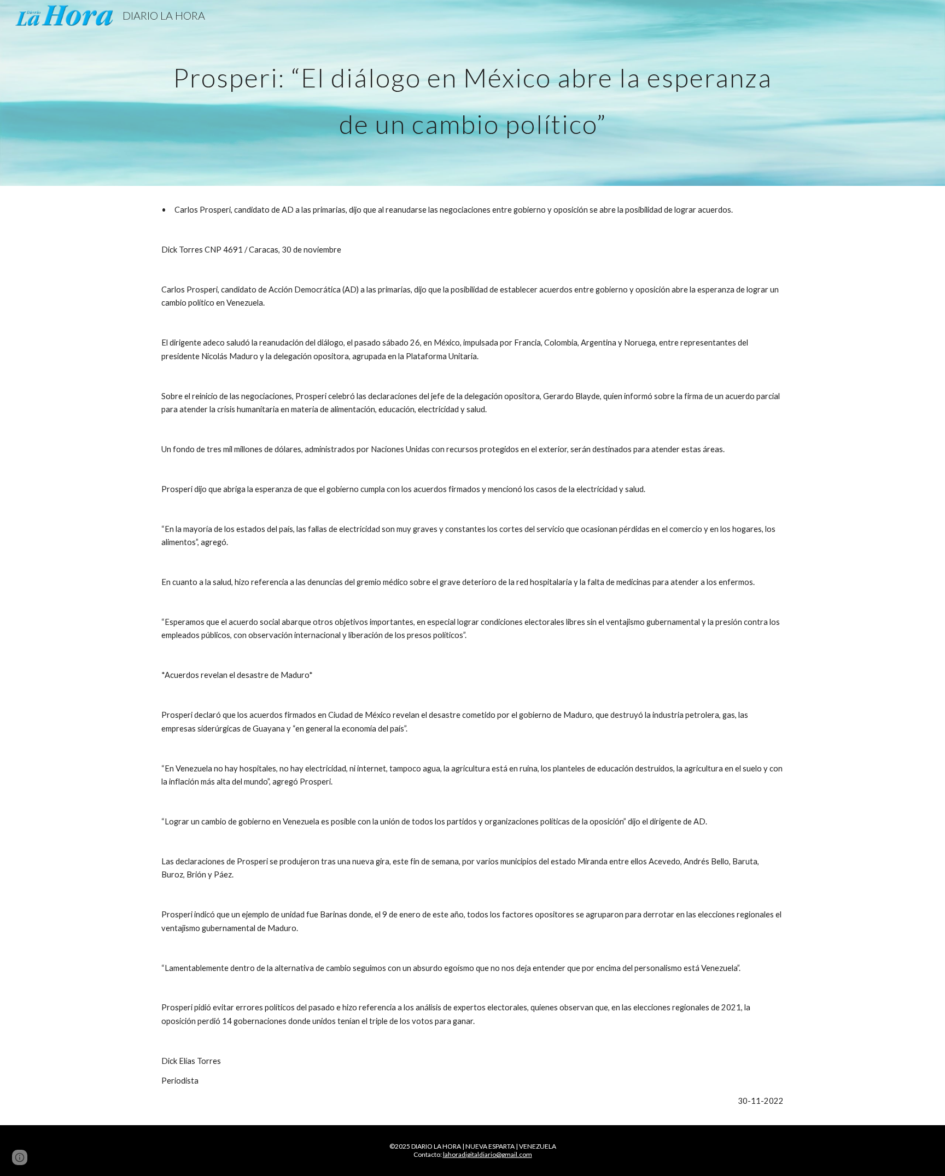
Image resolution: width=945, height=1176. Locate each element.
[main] (472, 93)
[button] (19, 1157)
